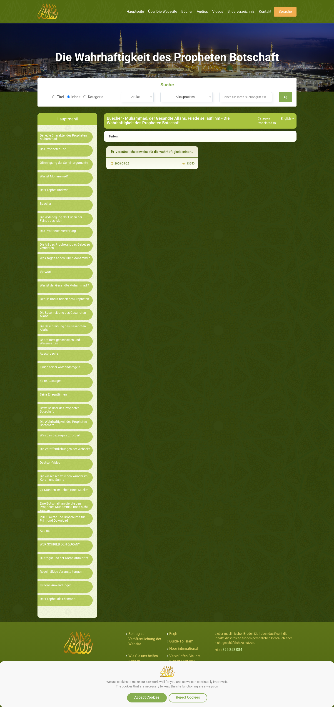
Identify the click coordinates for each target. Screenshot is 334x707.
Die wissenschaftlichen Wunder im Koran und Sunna (63, 478)
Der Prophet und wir (54, 190)
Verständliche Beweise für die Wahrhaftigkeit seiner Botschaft (160, 152)
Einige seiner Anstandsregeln (60, 367)
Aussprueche (49, 353)
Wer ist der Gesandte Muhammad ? (64, 285)
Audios (45, 531)
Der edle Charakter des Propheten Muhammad (63, 137)
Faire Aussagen (51, 381)
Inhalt (75, 97)
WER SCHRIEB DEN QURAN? (60, 544)
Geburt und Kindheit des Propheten (64, 299)
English (286, 118)
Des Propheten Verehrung (58, 231)
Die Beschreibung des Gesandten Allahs (63, 314)
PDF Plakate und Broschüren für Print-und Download (62, 518)
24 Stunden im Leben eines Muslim (64, 490)
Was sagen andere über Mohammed (65, 258)
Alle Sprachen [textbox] (185, 97)
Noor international (183, 648)
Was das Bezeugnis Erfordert (60, 435)
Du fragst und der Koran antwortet (64, 558)
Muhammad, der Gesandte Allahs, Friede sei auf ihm (172, 118)
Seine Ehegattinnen (53, 394)
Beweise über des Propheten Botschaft (60, 409)
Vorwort (45, 272)
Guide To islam (181, 641)
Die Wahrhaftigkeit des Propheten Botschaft (63, 423)
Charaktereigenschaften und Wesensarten (60, 341)
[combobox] (137, 97)
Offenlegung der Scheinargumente (64, 162)
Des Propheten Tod (53, 149)
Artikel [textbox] (135, 97)
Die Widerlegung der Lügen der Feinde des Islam (61, 219)
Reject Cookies (188, 697)
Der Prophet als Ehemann (57, 599)
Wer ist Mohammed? (54, 176)
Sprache (285, 11)
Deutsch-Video (50, 462)
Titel (60, 97)
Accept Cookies (147, 697)
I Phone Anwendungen (56, 585)
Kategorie (95, 97)
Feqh (173, 634)
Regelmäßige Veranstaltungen (61, 571)
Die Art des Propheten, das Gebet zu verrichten (65, 246)
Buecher (45, 203)
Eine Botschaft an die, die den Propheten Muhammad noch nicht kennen (64, 507)
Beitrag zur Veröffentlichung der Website (144, 639)
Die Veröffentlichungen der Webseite (65, 449)
